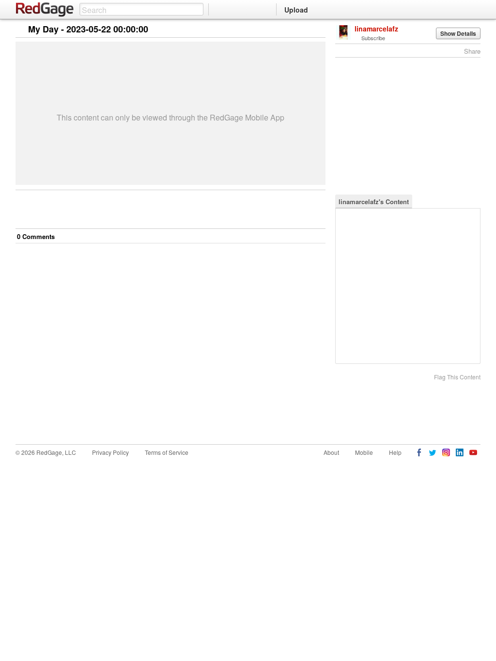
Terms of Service (166, 452)
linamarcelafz (376, 28)
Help (395, 452)
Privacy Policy (110, 452)
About (331, 452)
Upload (296, 10)
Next (304, 30)
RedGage (45, 9)
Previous (318, 30)
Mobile (364, 452)
